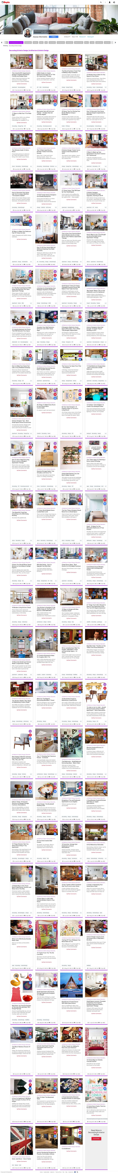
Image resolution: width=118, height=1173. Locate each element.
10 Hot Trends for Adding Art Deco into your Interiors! (70, 1046)
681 (23, 129)
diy (22, 580)
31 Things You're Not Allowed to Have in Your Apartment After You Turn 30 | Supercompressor (96, 606)
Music (86, 42)
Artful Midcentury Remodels (95, 844)
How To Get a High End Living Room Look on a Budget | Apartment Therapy (20, 461)
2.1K (23, 345)
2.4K (48, 436)
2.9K (73, 436)
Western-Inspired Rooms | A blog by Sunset (95, 748)
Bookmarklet (46, 1172)
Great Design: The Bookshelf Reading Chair (45, 804)
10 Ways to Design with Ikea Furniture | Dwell (70, 610)
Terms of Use (58, 1172)
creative (43, 674)
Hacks (19, 303)
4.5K (23, 968)
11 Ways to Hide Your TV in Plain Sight (21, 114)
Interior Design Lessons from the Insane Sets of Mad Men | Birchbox (95, 938)
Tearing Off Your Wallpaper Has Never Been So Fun (71, 940)
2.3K (23, 489)
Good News (52, 42)
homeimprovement (24, 486)
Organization (99, 42)
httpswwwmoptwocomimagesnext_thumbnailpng (98, 1118)
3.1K (97, 543)
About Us (52, 1172)
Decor (13, 166)
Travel (92, 42)
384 (97, 90)
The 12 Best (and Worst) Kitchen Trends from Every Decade (45, 151)
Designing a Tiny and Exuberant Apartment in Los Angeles (71, 801)
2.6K (72, 489)
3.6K (23, 624)
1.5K (97, 210)
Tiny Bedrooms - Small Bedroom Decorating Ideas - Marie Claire (71, 762)
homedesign (99, 540)
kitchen (49, 621)
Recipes (35, 42)
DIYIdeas (68, 126)
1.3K (72, 129)
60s (13, 1165)
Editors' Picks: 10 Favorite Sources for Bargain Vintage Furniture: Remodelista (20, 803)
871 (48, 129)
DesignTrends (69, 87)
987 (97, 129)
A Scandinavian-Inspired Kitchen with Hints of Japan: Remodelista (96, 801)
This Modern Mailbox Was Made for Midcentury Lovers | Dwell (21, 701)
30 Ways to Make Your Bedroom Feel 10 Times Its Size (21, 232)
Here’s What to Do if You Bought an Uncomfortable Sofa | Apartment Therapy (96, 236)
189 (23, 90)
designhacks (44, 580)
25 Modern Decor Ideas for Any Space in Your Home (96, 75)
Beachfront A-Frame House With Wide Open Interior (70, 1002)
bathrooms (89, 540)
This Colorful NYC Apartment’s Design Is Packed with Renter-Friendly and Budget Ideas (21, 74)
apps (88, 486)
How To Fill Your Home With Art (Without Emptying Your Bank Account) (46, 249)
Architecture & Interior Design (18, 71)
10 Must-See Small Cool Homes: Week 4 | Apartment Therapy (21, 662)
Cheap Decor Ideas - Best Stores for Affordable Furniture (71, 565)
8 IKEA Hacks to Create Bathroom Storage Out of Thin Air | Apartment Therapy (46, 74)
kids (48, 858)
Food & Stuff (28, 42)
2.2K (72, 210)
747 (48, 169)
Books (63, 126)
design (63, 380)
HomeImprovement (47, 126)
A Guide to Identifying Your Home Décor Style (95, 885)
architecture (39, 621)
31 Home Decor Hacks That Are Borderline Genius (96, 1106)
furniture (24, 774)
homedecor (74, 858)
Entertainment (61, 42)
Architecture (69, 42)
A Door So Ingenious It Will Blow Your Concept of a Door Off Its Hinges (21, 1099)
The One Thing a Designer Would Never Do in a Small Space (71, 511)
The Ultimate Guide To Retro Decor (20, 150)
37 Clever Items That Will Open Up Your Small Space (71, 191)
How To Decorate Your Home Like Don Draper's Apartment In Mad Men (96, 112)
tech (102, 486)
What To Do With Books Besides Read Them (21, 939)
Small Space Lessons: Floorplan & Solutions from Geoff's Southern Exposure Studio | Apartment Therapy (96, 1003)
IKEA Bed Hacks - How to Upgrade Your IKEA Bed (44, 565)
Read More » (21, 61)
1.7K (72, 169)
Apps (38, 342)
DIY (46, 42)
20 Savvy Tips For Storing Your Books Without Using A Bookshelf (71, 112)
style (101, 912)
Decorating (89, 87)
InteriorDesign (46, 87)
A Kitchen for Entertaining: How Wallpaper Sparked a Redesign (46, 288)
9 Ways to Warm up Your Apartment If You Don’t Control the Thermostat (96, 153)
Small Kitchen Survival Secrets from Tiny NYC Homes (46, 368)
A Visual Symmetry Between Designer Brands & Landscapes (71, 1097)
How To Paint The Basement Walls (45, 1098)
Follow (54, 37)
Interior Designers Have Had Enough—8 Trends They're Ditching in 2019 (95, 328)
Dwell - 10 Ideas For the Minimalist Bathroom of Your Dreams (95, 528)
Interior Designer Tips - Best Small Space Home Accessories (21, 421)
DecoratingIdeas (21, 87)
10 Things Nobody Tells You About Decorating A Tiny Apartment (20, 845)
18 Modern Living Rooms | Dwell (21, 607)
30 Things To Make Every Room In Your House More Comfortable (46, 406)
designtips (24, 816)
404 (73, 90)
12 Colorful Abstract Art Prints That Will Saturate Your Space (21, 330)
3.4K (72, 777)
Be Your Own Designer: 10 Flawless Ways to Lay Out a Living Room (70, 408)
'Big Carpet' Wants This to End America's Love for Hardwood (96, 291)
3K (72, 624)
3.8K (72, 861)
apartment (89, 380)
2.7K (22, 583)
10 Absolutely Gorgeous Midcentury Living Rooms (69, 699)
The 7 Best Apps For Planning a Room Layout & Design (96, 460)
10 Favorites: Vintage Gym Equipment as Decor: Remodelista (69, 845)
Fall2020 (43, 207)
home (38, 486)
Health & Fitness (78, 42)
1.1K (22, 264)
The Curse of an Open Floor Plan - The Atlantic (71, 366)
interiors (75, 774)
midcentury (24, 621)
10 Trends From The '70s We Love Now (45, 953)
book (13, 965)
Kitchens (52, 166)
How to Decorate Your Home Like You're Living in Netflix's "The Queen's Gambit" (20, 194)
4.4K (97, 1121)
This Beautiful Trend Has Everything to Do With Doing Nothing (20, 514)
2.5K (23, 436)
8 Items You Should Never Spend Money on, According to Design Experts (21, 566)
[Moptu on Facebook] (75, 1171)
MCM (49, 303)
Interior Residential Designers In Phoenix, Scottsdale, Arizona (46, 1153)
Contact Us (70, 1172)
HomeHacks (25, 261)
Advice (88, 261)
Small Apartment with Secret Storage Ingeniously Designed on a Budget (46, 993)
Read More (96, 1138)
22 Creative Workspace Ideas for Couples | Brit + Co (45, 656)
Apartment (14, 87)
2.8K (47, 489)
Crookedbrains (66, 1148)
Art (37, 261)
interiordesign (50, 486)
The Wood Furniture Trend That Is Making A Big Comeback (71, 71)
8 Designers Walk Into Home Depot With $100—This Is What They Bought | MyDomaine (71, 328)
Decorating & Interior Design (16, 42)
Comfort (39, 433)
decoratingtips (21, 858)
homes (74, 380)
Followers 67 (82, 37)
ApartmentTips (46, 380)
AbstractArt (14, 342)
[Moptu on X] (77, 1171)
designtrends (69, 380)
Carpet (88, 303)
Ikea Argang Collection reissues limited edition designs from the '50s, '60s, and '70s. (21, 758)
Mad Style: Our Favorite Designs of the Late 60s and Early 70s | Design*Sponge (21, 1007)
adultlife (88, 621)
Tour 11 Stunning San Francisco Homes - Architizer (46, 756)
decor (13, 540)
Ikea (51, 580)
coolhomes (20, 674)
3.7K (73, 677)
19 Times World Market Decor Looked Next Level (46, 511)
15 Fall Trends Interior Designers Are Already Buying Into (46, 195)
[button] (101, 2)
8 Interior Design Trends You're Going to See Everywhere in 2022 (71, 151)
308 (47, 90)
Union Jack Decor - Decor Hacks (21, 1159)
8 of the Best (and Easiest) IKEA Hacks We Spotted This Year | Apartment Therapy (21, 289)
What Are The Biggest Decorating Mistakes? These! (45, 699)
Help (66, 1172)
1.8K (22, 210)
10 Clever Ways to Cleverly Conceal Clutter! (94, 1060)
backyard (89, 433)
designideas (101, 380)
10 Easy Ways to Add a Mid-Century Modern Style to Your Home (46, 900)
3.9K (72, 819)
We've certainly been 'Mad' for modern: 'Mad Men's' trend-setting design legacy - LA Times (71, 650)
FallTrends (48, 207)
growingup (99, 621)
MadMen (75, 674)
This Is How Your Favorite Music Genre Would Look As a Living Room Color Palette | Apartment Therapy (71, 236)
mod (20, 1165)
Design (63, 87)
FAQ (63, 1172)
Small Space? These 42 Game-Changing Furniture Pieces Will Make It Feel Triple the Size (71, 287)
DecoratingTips (96, 342)
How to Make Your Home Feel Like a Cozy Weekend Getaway (21, 366)
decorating (94, 380)
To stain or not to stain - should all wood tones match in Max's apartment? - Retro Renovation (96, 708)
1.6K (48, 210)
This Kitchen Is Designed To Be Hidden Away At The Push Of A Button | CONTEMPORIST (46, 609)
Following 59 (90, 37)
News (41, 42)
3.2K (73, 583)
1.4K (22, 169)
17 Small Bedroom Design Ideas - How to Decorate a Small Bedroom (96, 367)
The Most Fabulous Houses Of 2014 (21, 1047)
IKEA (40, 87)
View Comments (22, 83)
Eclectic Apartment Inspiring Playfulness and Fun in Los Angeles (45, 1047)
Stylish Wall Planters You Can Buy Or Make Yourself (70, 474)
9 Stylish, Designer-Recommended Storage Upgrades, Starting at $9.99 (95, 194)
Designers (68, 342)
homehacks (43, 486)
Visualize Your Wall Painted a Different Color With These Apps (45, 328)
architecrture (40, 774)
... (31, 87)
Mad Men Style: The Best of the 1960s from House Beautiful (96, 646)
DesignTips (20, 126)
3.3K (47, 624)
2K (47, 264)
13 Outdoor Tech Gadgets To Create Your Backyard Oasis (95, 405)
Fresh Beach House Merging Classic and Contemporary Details (95, 568)
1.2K (97, 306)
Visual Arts (107, 42)
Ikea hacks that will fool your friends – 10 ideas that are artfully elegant (45, 112)
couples (39, 674)
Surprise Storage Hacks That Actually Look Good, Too (45, 472)
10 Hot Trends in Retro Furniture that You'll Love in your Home (71, 885)
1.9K (22, 306)
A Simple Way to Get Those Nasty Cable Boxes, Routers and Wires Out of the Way (21, 887)
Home (94, 87)
